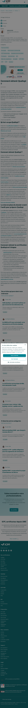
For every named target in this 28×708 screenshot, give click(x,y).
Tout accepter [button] (14, 355)
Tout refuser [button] (14, 359)
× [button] (25, 344)
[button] (14, 362)
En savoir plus (19, 352)
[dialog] (14, 354)
